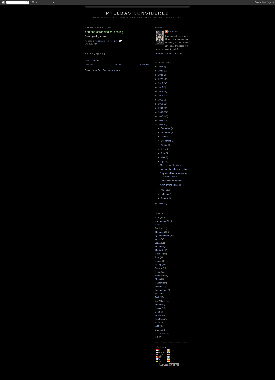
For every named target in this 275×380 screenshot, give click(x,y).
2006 (160, 120)
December (166, 128)
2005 (160, 124)
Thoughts (159, 232)
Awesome (159, 293)
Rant (157, 257)
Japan (158, 243)
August (164, 145)
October (165, 136)
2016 (160, 83)
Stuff (157, 217)
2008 (160, 112)
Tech (157, 297)
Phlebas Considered (137, 13)
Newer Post (90, 64)
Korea (157, 272)
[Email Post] (120, 41)
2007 (160, 116)
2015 (160, 87)
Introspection (161, 290)
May (163, 157)
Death (157, 312)
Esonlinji (173, 31)
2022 (160, 79)
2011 (160, 100)
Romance (159, 275)
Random (159, 283)
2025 (160, 71)
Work (157, 239)
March (164, 190)
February (165, 194)
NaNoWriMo (160, 333)
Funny (158, 304)
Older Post (145, 64)
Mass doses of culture (170, 165)
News (157, 225)
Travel (158, 246)
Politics (158, 228)
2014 (160, 91)
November (166, 132)
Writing (158, 264)
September (166, 141)
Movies (158, 315)
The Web (159, 250)
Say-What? (160, 301)
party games (160, 221)
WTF (157, 326)
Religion (158, 268)
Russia (158, 308)
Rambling (159, 319)
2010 (160, 104)
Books (158, 261)
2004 (160, 203)
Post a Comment (93, 60)
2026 (160, 66)
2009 (160, 108)
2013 (160, 95)
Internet (158, 286)
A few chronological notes (172, 185)
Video (157, 322)
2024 (160, 75)
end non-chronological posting (173, 169)
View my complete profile (169, 54)
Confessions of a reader (171, 180)
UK (156, 337)
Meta (96, 44)
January (165, 198)
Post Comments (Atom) (109, 70)
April (163, 161)
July (163, 149)
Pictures (159, 254)
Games (158, 330)
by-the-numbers (162, 235)
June (163, 153)
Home (118, 64)
